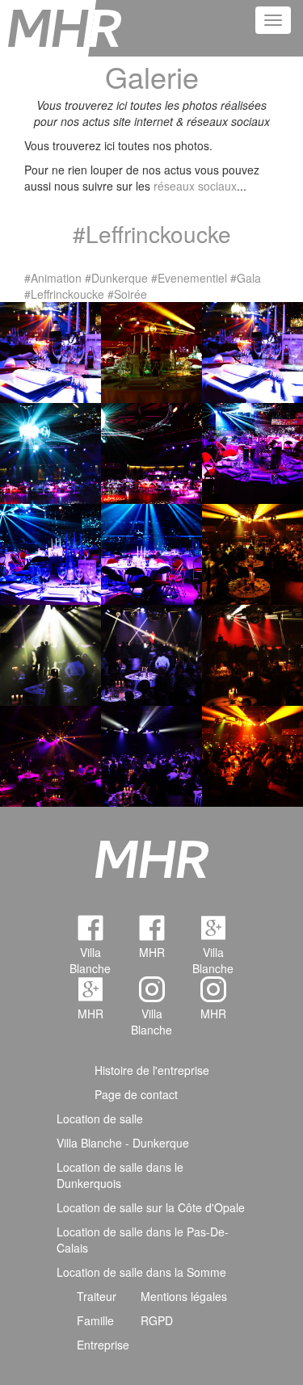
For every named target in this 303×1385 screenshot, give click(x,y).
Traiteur (96, 1296)
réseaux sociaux (195, 186)
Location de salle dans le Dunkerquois (120, 1175)
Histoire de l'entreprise (152, 1070)
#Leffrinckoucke (64, 294)
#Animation (53, 278)
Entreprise (103, 1345)
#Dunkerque (116, 278)
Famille (95, 1320)
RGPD (157, 1320)
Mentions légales (184, 1296)
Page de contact (136, 1094)
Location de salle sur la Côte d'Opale (151, 1207)
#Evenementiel (189, 278)
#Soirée (127, 294)
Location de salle (100, 1118)
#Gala (245, 278)
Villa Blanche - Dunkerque (123, 1143)
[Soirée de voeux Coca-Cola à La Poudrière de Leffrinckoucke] (50, 350)
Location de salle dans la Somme (141, 1272)
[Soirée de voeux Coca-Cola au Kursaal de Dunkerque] (252, 350)
